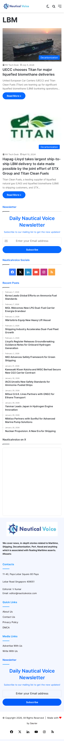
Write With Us (10, 651)
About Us (8, 611)
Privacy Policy (10, 622)
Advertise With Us (12, 645)
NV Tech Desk (12, 65)
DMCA (6, 627)
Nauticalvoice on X (14, 439)
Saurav (33, 723)
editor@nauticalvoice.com (23, 593)
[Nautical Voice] (16, 6)
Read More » (14, 95)
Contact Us (9, 617)
